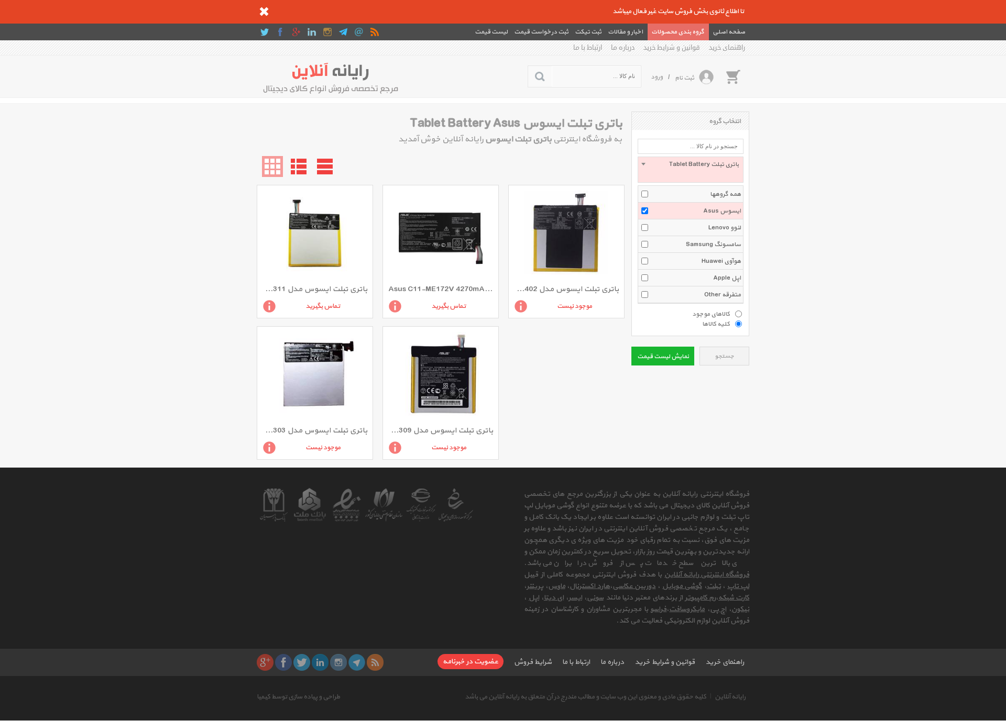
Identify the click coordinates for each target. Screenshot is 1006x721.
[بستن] (264, 11)
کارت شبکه (733, 597)
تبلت (714, 586)
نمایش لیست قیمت (663, 356)
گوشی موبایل (682, 586)
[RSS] (374, 32)
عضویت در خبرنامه (470, 661)
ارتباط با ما (587, 47)
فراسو (658, 609)
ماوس (556, 586)
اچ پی (718, 609)
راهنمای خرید (727, 47)
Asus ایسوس (722, 211)
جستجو (724, 356)
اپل (534, 597)
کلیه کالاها (716, 323)
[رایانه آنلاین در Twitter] (264, 32)
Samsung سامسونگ (713, 244)
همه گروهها (725, 194)
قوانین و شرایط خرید (671, 47)
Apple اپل (727, 278)
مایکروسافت (687, 609)
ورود (657, 77)
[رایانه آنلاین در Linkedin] (312, 32)
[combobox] (690, 170)
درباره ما (623, 47)
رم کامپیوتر (700, 597)
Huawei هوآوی (721, 261)
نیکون (740, 609)
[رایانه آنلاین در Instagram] (327, 32)
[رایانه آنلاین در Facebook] (280, 32)
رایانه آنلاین (730, 697)
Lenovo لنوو (724, 227)
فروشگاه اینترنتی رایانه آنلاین (706, 574)
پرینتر (535, 586)
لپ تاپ (738, 586)
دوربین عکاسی (634, 586)
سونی (595, 597)
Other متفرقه (722, 295)
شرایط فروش (533, 662)
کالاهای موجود (711, 313)
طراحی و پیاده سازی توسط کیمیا (298, 697)
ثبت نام (684, 78)
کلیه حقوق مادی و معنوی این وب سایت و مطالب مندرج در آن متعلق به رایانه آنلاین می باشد (585, 697)
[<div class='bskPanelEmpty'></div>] (733, 76)
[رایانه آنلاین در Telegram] (343, 32)
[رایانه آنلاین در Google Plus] (296, 32)
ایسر (575, 597)
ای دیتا (554, 597)
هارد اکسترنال (590, 586)
